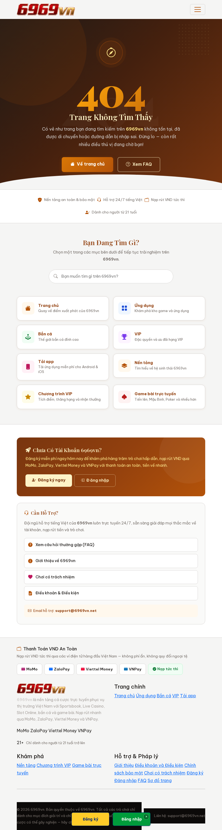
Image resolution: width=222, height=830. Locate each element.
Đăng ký (195, 773)
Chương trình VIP (54, 765)
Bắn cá (164, 695)
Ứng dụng (146, 695)
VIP (175, 695)
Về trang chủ (91, 164)
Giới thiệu (124, 765)
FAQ (142, 780)
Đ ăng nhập (97, 480)
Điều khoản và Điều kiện (159, 765)
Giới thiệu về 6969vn (55, 560)
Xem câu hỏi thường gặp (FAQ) (64, 544)
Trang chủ (124, 695)
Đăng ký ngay (52, 480)
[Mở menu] (197, 9)
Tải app (188, 695)
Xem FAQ (142, 164)
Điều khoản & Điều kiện (57, 593)
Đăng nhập (125, 780)
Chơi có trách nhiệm (54, 577)
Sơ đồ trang (160, 780)
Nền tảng (26, 765)
